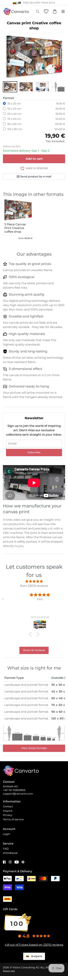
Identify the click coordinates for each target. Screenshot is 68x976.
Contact (8, 806)
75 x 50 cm (14, 119)
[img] (34, 581)
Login (6, 834)
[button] (10, 86)
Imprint (8, 810)
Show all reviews (34, 650)
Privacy (7, 815)
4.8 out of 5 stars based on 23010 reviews (34, 944)
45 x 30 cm (14, 108)
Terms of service (13, 819)
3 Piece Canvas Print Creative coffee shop (15, 228)
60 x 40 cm (14, 113)
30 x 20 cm (14, 103)
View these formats (34, 748)
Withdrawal (10, 853)
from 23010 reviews (34, 585)
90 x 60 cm (14, 124)
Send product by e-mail (35, 176)
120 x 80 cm (14, 129)
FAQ (6, 848)
